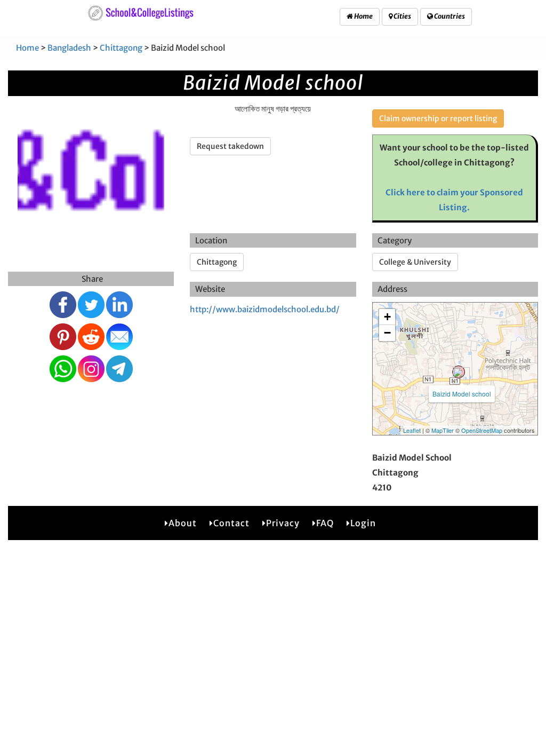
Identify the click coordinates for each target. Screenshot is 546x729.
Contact (231, 523)
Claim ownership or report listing (438, 118)
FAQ (325, 523)
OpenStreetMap (481, 430)
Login (363, 523)
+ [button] (387, 316)
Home (363, 16)
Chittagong (121, 48)
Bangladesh (69, 48)
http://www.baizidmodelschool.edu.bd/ (265, 309)
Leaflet (412, 430)
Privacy (283, 523)
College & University (415, 262)
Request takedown (230, 146)
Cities (401, 16)
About (182, 523)
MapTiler (442, 430)
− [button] (387, 332)
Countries (449, 16)
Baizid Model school (461, 393)
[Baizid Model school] (458, 372)
